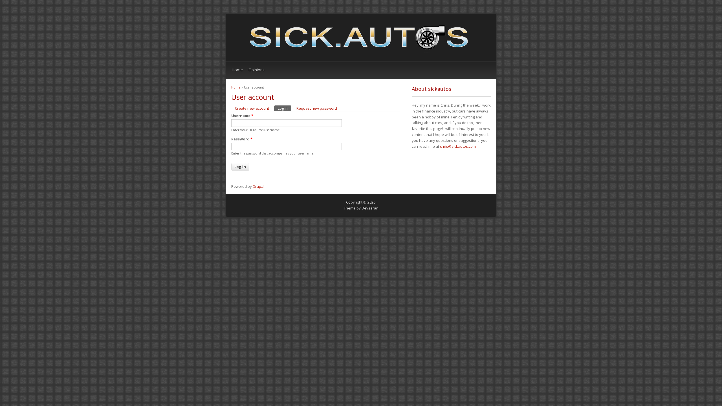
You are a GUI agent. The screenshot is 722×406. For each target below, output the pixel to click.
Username (242, 115)
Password (241, 139)
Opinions (256, 69)
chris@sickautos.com (458, 146)
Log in (284, 108)
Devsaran (370, 208)
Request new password (316, 108)
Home (237, 69)
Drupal (258, 186)
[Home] (355, 52)
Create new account (252, 108)
